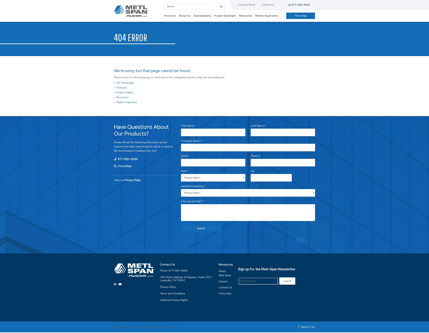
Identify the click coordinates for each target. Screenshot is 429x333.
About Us (185, 15)
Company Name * (191, 141)
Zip (252, 171)
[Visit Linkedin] (115, 284)
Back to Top (308, 327)
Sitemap (180, 327)
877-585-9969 (127, 159)
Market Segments (266, 15)
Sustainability (202, 15)
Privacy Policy (168, 287)
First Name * (188, 125)
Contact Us (268, 4)
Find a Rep (301, 15)
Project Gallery (125, 92)
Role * (184, 171)
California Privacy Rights (174, 300)
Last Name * (258, 125)
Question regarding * (193, 186)
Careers (223, 281)
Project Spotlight (225, 15)
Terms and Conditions (172, 293)
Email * (185, 156)
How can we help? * (192, 201)
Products (170, 15)
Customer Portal (246, 4)
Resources (245, 15)
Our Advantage (125, 82)
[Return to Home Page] (131, 11)
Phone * (255, 156)
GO (221, 6)
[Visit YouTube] (120, 284)
